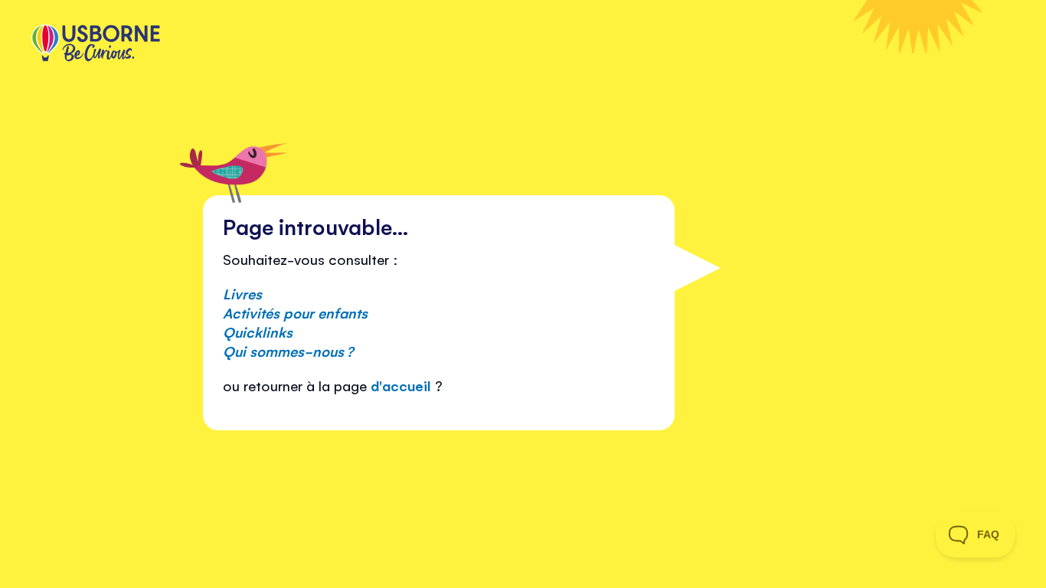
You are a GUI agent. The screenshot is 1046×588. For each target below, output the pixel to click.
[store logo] (95, 44)
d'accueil (401, 385)
